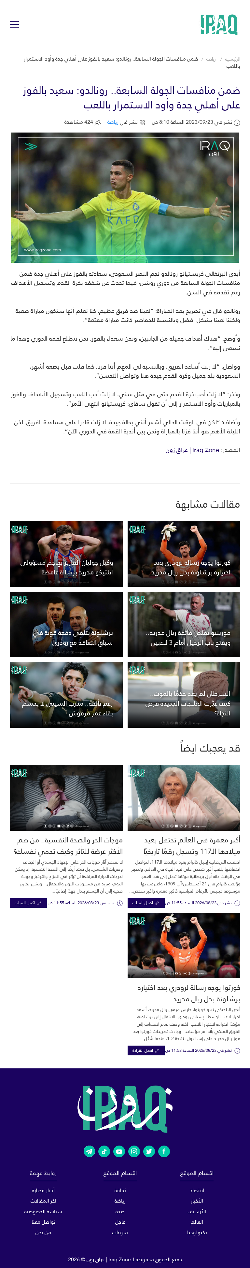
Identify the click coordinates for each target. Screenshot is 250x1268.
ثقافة (120, 1190)
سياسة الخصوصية (43, 1211)
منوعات (120, 1232)
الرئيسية (232, 59)
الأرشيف (197, 1211)
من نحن (43, 1232)
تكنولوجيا (197, 1232)
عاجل (120, 1222)
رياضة (211, 59)
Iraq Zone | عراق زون (192, 450)
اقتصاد (197, 1190)
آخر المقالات (43, 1201)
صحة (120, 1211)
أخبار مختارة (43, 1190)
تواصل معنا (43, 1222)
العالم (197, 1222)
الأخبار (197, 1201)
